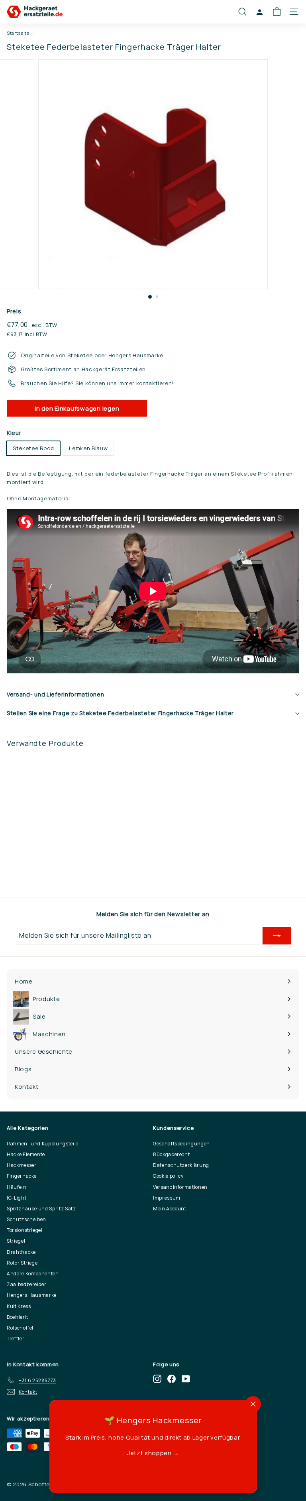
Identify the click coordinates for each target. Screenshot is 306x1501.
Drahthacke (21, 1252)
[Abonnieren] (277, 935)
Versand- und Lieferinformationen (55, 694)
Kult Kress (19, 1306)
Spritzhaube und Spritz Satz (41, 1208)
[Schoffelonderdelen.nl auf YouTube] (186, 1379)
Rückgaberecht (171, 1154)
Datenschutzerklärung (181, 1165)
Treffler (15, 1338)
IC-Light (16, 1197)
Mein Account (169, 1208)
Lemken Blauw (88, 448)
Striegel (16, 1240)
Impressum (166, 1197)
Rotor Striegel (23, 1262)
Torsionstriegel (25, 1230)
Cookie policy (168, 1175)
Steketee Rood (33, 448)
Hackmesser (22, 1165)
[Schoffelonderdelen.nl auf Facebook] (171, 1379)
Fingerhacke (22, 1175)
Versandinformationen (180, 1187)
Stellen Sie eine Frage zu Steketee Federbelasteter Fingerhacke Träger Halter (120, 713)
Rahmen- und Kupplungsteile (42, 1143)
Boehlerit (17, 1317)
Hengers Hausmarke (32, 1295)
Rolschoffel (20, 1327)
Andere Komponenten (33, 1273)
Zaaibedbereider (27, 1284)
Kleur (14, 433)
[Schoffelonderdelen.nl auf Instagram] (157, 1379)
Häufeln (17, 1187)
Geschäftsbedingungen (181, 1143)
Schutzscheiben (26, 1219)
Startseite (18, 33)
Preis (14, 311)
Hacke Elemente (26, 1154)
